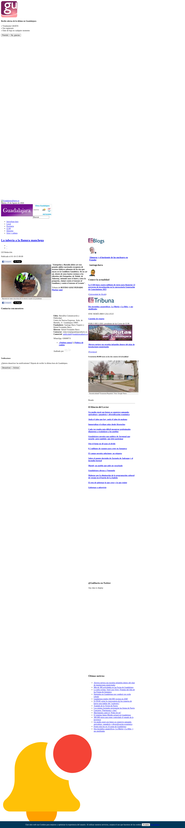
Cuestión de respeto (96, 319)
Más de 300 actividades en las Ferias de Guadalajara (113, 687)
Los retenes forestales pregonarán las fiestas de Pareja (114, 708)
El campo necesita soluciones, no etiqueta (105, 453)
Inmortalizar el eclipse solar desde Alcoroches (106, 424)
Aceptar (146, 825)
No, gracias (15, 35)
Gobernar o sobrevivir (97, 487)
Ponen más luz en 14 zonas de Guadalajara (110, 726)
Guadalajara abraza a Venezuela (101, 470)
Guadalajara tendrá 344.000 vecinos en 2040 (111, 699)
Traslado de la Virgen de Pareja (106, 706)
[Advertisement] (12, 77)
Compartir (8, 261)
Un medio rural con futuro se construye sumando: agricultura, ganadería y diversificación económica (109, 413)
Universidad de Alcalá (97, 294)
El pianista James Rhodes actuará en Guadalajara (112, 715)
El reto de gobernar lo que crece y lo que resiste (107, 482)
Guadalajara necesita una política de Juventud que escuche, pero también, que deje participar (109, 437)
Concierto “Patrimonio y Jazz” (105, 710)
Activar (16, 368)
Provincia (92, 352)
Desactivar (6, 368)
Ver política (155, 825)
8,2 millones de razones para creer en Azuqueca (107, 448)
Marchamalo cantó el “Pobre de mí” (107, 713)
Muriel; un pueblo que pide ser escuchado (105, 466)
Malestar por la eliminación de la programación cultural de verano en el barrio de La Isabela (111, 476)
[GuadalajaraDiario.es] (10, 201)
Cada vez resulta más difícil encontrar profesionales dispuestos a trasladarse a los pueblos (109, 430)
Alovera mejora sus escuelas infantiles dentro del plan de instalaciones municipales (114, 684)
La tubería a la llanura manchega (22, 240)
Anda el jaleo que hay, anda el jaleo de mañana (107, 419)
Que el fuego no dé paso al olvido (101, 444)
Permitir (5, 35)
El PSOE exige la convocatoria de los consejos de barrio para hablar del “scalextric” (113, 702)
